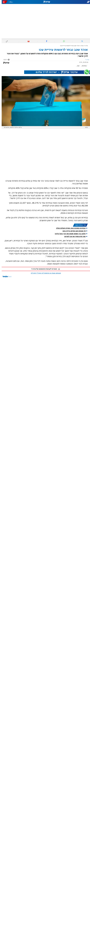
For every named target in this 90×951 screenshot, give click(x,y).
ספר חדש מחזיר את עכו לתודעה (73, 236)
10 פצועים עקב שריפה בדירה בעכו (72, 231)
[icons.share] (3, 1)
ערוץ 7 (84, 45)
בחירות (82, 66)
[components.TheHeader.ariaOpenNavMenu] (76, 2)
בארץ (80, 45)
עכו (77, 66)
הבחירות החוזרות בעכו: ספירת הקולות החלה (69, 228)
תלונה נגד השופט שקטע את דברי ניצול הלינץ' (68, 234)
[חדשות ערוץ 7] (45, 2)
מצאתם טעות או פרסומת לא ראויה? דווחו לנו (44, 273)
